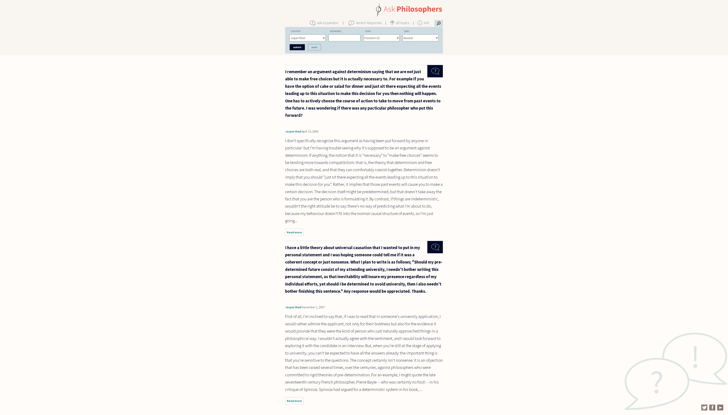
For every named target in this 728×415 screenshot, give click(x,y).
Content (296, 31)
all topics (402, 22)
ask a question (327, 22)
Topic (368, 31)
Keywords (335, 31)
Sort (407, 31)
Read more (295, 233)
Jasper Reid (293, 131)
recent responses (369, 22)
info (426, 22)
